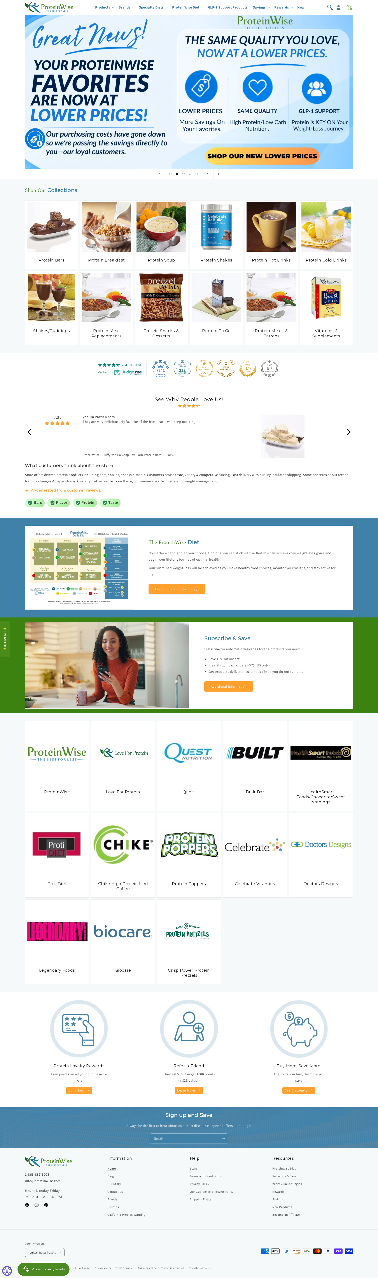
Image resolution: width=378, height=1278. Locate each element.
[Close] (263, 596)
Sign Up (228, 670)
